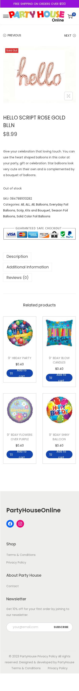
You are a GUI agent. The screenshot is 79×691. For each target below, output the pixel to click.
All (22, 204)
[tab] (39, 256)
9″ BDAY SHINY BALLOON (59, 437)
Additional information (28, 267)
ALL (27, 204)
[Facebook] (10, 524)
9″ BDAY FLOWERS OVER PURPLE (19, 437)
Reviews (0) (18, 277)
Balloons (42, 204)
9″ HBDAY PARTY (19, 358)
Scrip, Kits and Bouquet (33, 210)
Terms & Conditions (21, 555)
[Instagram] (20, 524)
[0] (70, 16)
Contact (12, 586)
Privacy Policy (16, 562)
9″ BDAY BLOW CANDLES (59, 360)
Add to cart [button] (22, 373)
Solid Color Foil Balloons (33, 216)
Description (17, 256)
